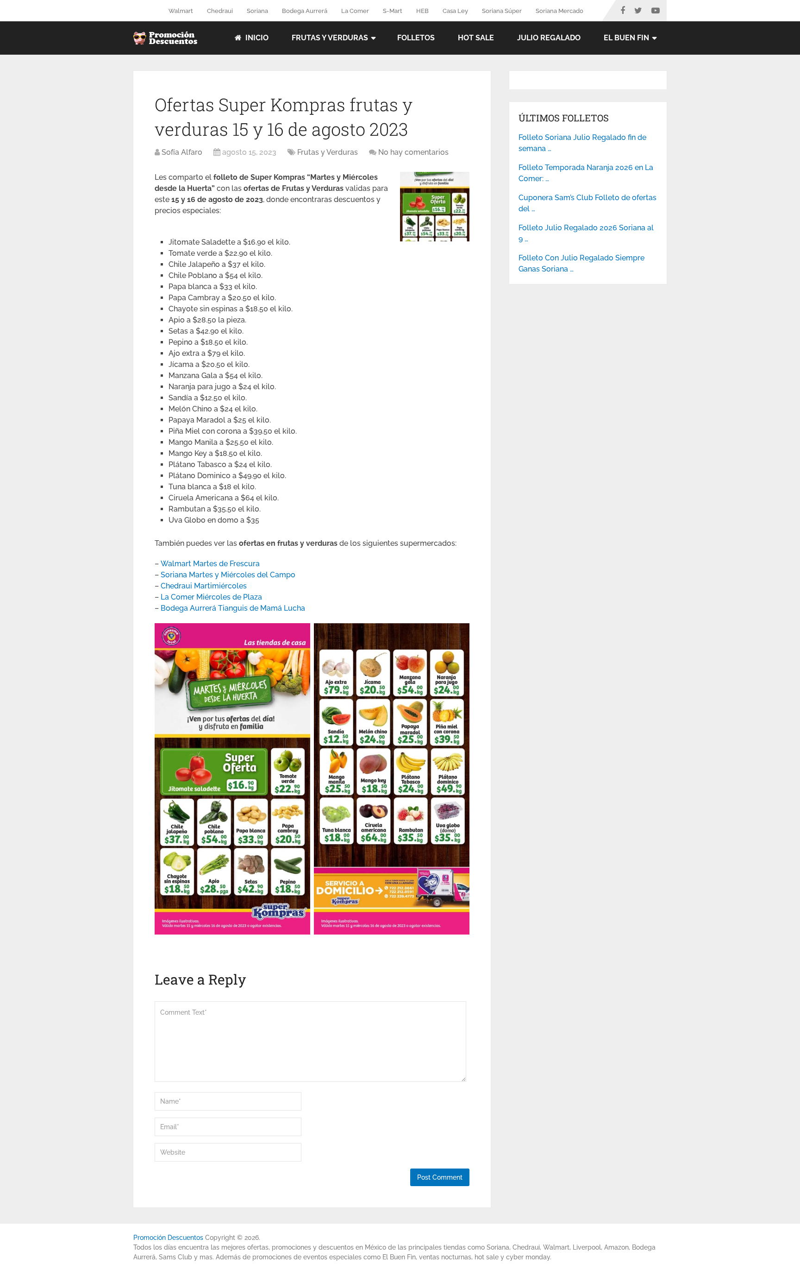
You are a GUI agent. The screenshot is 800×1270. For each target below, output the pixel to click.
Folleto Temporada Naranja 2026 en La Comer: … (586, 173)
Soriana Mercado (559, 10)
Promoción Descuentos (168, 1237)
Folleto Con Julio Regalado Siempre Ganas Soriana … (581, 263)
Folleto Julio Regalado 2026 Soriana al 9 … (586, 233)
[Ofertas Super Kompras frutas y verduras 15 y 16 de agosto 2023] (434, 238)
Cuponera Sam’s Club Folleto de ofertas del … (587, 203)
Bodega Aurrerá (304, 10)
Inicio (256, 37)
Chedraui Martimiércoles (204, 585)
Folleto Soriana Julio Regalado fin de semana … (582, 143)
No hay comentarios (413, 152)
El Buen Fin (626, 37)
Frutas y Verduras (330, 37)
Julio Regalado (549, 37)
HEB (422, 10)
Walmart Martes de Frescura (210, 563)
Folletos (416, 37)
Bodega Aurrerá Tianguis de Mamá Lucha (233, 608)
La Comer (355, 10)
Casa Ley (455, 10)
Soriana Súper (502, 10)
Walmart (181, 10)
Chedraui (220, 10)
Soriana (257, 10)
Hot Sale (476, 37)
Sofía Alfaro (182, 152)
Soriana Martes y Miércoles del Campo (228, 574)
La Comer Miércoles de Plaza (211, 597)
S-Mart (392, 10)
